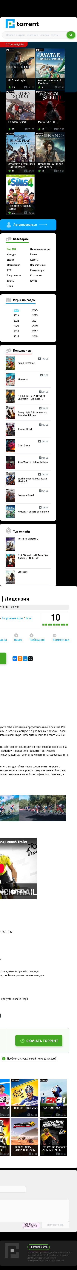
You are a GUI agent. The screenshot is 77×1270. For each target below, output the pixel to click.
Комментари (61, 639)
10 (67, 624)
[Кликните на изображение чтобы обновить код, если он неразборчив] (31, 1225)
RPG (9, 270)
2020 (16, 326)
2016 (16, 336)
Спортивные (14, 275)
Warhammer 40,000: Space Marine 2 (33, 479)
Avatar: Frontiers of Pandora (33, 510)
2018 (16, 331)
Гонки (33, 254)
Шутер (33, 281)
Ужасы (10, 281)
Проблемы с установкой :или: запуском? (31, 1058)
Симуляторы (37, 270)
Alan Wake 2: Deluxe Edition (33, 461)
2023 (35, 315)
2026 (16, 310)
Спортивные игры (12, 618)
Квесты (34, 260)
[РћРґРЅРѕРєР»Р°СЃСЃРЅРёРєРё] (20, 658)
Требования (36, 639)
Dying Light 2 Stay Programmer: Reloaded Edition (33, 413)
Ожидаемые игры (40, 249)
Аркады (11, 254)
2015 (35, 336)
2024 (16, 315)
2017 (35, 331)
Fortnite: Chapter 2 (28, 538)
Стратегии (36, 275)
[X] (30, 658)
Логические (13, 265)
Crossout (22, 572)
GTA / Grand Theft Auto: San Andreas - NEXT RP (33, 556)
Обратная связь (38, 1247)
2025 (35, 310)
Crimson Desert (33, 494)
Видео (18, 639)
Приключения (38, 265)
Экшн (10, 286)
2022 (16, 321)
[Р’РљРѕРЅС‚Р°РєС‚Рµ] (15, 658)
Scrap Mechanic (33, 361)
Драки (10, 260)
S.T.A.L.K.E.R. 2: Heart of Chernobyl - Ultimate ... (33, 396)
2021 (35, 321)
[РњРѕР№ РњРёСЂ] (25, 658)
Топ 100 (11, 249)
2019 (35, 326)
